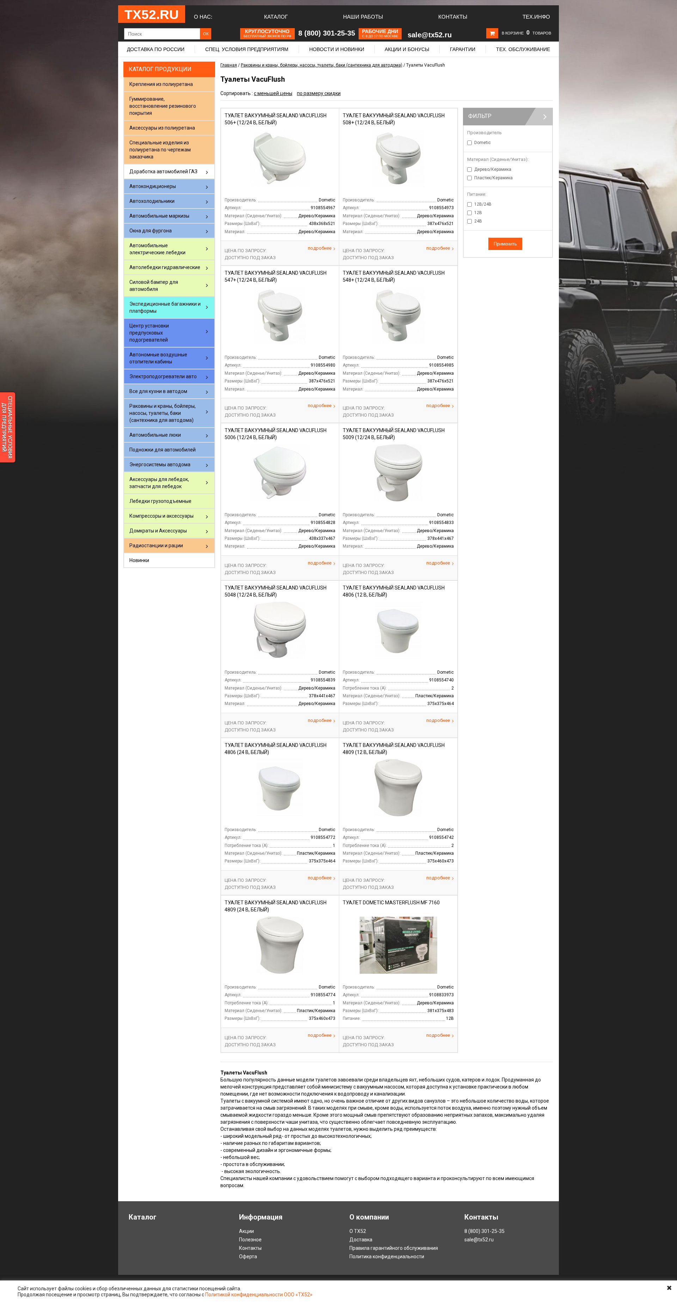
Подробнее (319, 248)
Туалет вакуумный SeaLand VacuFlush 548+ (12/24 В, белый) (394, 276)
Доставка (360, 1239)
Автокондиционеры (152, 186)
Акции (246, 1231)
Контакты (452, 17)
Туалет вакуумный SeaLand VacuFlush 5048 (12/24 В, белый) (276, 591)
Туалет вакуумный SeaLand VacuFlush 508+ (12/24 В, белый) (394, 119)
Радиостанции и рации (156, 545)
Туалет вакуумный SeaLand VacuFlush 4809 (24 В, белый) (276, 906)
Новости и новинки (336, 49)
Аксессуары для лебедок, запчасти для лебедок (159, 482)
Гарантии (462, 49)
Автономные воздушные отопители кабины (158, 358)
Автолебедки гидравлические (164, 267)
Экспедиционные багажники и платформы (165, 307)
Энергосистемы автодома (159, 464)
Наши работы (363, 17)
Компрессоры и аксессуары (161, 516)
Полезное (250, 1239)
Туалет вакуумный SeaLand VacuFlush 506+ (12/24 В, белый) (276, 119)
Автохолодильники (152, 201)
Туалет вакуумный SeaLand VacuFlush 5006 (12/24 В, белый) (276, 434)
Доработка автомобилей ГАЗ (163, 171)
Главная (228, 65)
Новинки (139, 560)
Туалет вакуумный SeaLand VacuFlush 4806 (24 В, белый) (276, 748)
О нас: (203, 17)
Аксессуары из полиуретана (162, 128)
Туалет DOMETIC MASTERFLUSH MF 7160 (391, 902)
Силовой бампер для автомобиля (153, 285)
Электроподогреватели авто (163, 376)
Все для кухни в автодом (158, 391)
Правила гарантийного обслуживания (393, 1248)
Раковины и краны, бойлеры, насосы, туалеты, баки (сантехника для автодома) (162, 413)
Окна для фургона (150, 230)
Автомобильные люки (155, 435)
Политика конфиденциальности (386, 1256)
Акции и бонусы (407, 49)
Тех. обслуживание (523, 49)
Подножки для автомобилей (162, 450)
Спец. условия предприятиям (246, 49)
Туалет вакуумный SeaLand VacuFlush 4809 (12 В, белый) (394, 748)
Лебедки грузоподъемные (160, 501)
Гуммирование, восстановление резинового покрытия (162, 106)
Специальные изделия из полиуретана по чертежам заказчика (160, 150)
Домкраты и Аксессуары (158, 531)
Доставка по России (155, 49)
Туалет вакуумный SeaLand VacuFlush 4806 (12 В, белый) (394, 591)
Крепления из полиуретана (161, 84)
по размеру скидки (319, 93)
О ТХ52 (357, 1231)
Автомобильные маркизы (159, 216)
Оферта (248, 1256)
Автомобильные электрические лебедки (157, 249)
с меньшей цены (273, 93)
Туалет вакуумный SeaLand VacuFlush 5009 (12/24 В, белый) (394, 434)
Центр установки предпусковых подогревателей (149, 333)
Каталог (276, 17)
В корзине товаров (526, 33)
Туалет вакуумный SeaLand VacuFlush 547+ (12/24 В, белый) (276, 276)
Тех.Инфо (536, 17)
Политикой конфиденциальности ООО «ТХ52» (258, 1294)
